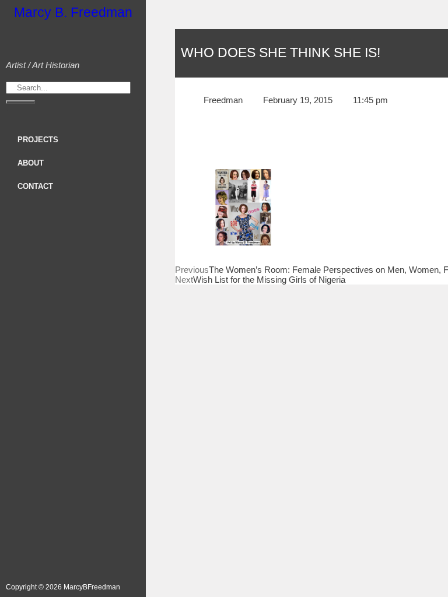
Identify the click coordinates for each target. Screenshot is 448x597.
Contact (35, 186)
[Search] (20, 102)
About (31, 163)
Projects (38, 139)
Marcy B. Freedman (73, 12)
